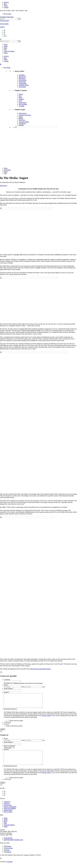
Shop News (3, 185)
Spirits (6, 46)
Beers (5, 48)
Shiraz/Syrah (22, 113)
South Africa (22, 102)
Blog (5, 4)
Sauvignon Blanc (24, 122)
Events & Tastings (9, 51)
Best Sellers (7, 170)
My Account (7, 14)
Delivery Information (10, 806)
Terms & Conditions (10, 808)
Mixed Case (22, 76)
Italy (20, 96)
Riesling (21, 125)
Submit (3, 729)
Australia (21, 106)
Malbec (21, 118)
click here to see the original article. (40, 669)
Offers (6, 53)
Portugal (21, 99)
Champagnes (22, 83)
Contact (6, 7)
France (21, 94)
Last (43, 687)
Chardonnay (22, 123)
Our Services (7, 805)
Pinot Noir (22, 120)
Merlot (21, 116)
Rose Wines (22, 82)
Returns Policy (8, 810)
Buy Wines (7, 67)
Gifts (5, 49)
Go (19, 19)
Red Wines (22, 78)
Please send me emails (16, 720)
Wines (5, 44)
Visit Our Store (4, 20)
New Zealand (23, 104)
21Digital (9, 861)
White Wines (22, 80)
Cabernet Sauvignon (25, 115)
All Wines (22, 75)
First (23, 687)
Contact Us (7, 801)
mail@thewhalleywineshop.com (13, 839)
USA (20, 101)
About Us (7, 803)
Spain (20, 97)
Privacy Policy (46, 715)
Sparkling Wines (24, 85)
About (6, 5)
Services (6, 2)
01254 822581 (4, 24)
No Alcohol (22, 87)
